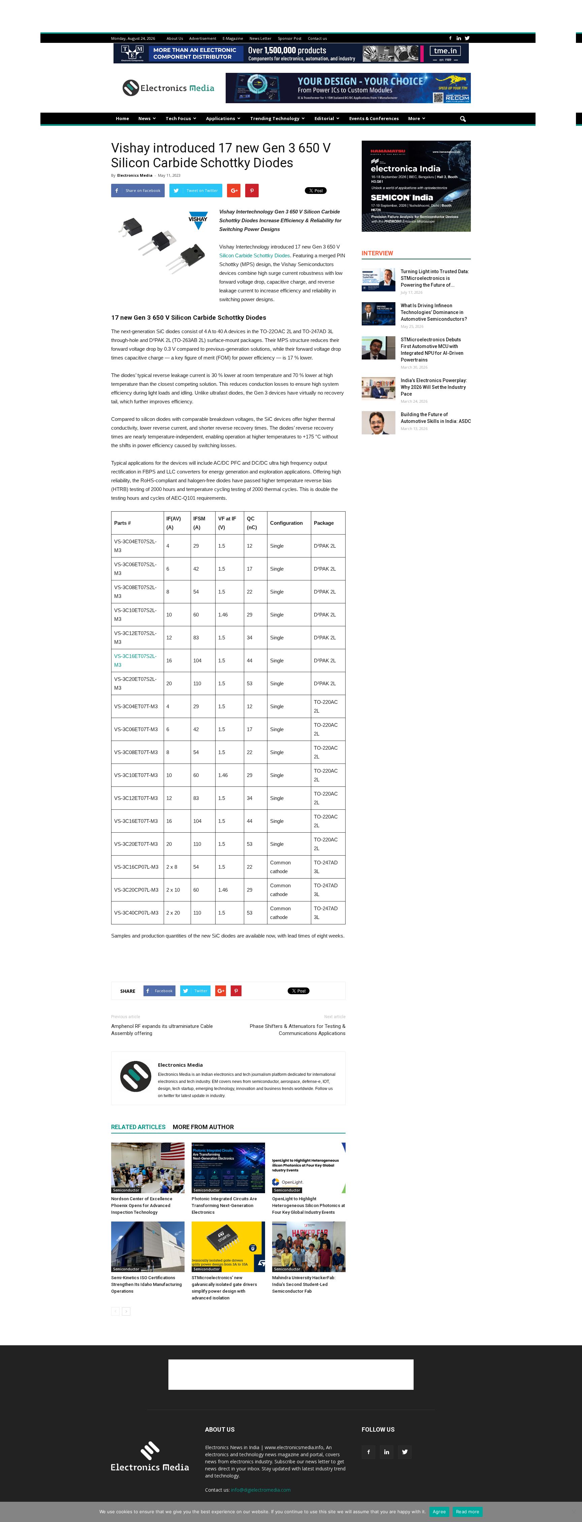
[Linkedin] (458, 38)
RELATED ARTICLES (138, 1126)
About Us (175, 38)
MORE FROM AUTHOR (203, 1126)
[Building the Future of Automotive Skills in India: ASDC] (378, 422)
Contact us (317, 38)
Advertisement (202, 38)
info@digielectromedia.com (261, 1490)
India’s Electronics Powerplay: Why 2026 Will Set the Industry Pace (434, 387)
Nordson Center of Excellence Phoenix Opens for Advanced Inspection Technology (141, 1205)
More (414, 118)
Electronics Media (135, 175)
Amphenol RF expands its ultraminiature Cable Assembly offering (162, 1029)
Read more (467, 1511)
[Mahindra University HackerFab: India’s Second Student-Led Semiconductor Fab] (309, 1247)
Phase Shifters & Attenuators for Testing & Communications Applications (298, 1029)
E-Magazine (233, 38)
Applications (220, 118)
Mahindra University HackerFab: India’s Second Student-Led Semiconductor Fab (303, 1284)
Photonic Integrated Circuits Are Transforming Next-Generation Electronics (224, 1205)
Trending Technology (274, 118)
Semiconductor (126, 1190)
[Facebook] (450, 38)
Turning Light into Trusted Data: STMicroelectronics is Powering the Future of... (435, 278)
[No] (573, 1512)
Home (122, 118)
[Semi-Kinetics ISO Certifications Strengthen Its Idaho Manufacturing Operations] (148, 1247)
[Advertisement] (228, 959)
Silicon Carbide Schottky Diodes (254, 255)
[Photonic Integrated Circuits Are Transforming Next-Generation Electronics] (228, 1168)
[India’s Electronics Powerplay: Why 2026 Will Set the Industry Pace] (378, 388)
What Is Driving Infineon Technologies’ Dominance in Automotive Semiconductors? (434, 312)
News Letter (260, 38)
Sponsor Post (289, 38)
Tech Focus (178, 118)
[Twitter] (467, 38)
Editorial (324, 118)
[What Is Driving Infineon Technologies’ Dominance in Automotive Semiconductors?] (378, 313)
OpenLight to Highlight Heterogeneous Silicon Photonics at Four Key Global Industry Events (308, 1205)
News (144, 118)
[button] (463, 119)
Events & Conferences (374, 118)
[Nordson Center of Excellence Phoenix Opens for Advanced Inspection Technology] (148, 1168)
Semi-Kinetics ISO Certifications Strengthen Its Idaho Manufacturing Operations (146, 1284)
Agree (439, 1511)
